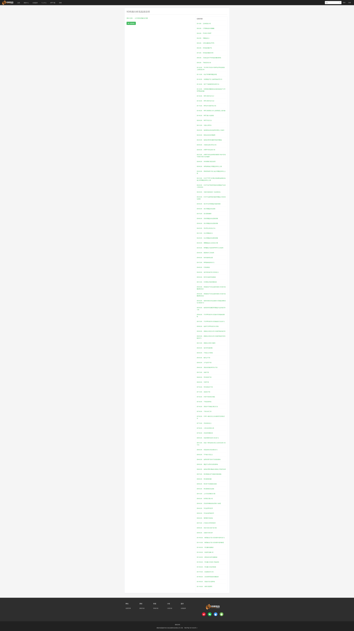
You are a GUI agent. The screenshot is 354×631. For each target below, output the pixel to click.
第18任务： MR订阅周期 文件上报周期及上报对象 (211, 110)
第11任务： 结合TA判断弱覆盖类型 (207, 74)
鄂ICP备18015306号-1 (190, 628)
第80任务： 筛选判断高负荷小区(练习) (208, 438)
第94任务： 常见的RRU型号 (205, 508)
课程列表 (142, 608)
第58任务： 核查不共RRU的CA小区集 (208, 326)
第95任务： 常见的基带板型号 (205, 513)
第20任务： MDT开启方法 (204, 120)
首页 (18, 3)
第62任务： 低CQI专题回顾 (204, 348)
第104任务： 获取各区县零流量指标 (207, 557)
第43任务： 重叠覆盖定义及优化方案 (207, 243)
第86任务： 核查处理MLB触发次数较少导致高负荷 (211, 469)
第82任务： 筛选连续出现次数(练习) (207, 450)
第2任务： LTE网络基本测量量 (205, 28)
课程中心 (26, 3)
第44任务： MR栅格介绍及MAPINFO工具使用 (210, 248)
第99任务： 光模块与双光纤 (205, 533)
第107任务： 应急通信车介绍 (205, 572)
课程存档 (177, 624)
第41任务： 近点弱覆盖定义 (205, 233)
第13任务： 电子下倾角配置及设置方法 (208, 84)
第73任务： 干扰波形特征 (204, 401)
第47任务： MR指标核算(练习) (205, 262)
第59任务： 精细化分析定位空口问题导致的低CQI (211, 331)
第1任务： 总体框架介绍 (204, 23)
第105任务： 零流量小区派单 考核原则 (208, 562)
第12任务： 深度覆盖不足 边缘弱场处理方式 (209, 79)
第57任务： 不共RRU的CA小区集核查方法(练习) (211, 321)
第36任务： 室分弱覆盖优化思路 (206, 209)
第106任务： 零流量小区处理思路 (206, 567)
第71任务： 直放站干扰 (203, 392)
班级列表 (155, 608)
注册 (349, 2)
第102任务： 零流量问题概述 (205, 547)
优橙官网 (128, 608)
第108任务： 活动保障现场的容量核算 (208, 577)
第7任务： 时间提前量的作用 (205, 53)
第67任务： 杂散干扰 (203, 372)
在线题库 (35, 3)
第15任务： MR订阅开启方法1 (205, 96)
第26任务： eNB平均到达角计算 (206, 150)
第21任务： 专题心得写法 (204, 125)
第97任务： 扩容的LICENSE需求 (206, 523)
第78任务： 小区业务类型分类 (205, 428)
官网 (60, 3)
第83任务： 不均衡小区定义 (205, 454)
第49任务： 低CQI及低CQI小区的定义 (208, 272)
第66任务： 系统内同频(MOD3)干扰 (207, 367)
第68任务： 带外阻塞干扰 (204, 377)
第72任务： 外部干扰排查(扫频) (206, 397)
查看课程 (132, 23)
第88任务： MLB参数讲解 (204, 479)
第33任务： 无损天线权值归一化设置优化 (209, 192)
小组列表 (169, 608)
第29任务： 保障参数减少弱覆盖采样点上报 (209, 166)
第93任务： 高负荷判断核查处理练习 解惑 (209, 503)
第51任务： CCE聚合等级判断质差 (207, 282)
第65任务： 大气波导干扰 (204, 362)
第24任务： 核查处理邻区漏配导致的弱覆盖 (209, 140)
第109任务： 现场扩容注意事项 (206, 581)
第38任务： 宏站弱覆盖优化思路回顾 (207, 218)
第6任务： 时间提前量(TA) (204, 48)
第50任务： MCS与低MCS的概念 (206, 277)
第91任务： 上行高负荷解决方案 (206, 493)
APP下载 (52, 3)
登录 (344, 2)
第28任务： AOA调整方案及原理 (206, 161)
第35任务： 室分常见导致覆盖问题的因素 (209, 204)
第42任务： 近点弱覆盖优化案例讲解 (207, 238)
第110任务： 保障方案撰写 (204, 586)
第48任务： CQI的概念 (203, 267)
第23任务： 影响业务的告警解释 (206, 135)
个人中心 (44, 3)
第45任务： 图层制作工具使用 (205, 253)
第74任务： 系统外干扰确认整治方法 (207, 406)
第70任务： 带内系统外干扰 (205, 387)
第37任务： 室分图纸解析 (204, 213)
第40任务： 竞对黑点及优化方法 (206, 228)
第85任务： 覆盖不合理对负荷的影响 (207, 464)
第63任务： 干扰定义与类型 (205, 353)
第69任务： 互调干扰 (203, 382)
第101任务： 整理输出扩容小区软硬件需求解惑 (210, 542)
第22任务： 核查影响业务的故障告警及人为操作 (210, 130)
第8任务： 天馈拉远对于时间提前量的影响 (209, 58)
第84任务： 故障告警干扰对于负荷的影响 (209, 459)
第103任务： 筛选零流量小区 (205, 552)
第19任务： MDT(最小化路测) (205, 115)
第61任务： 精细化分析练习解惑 (206, 343)
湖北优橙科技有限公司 (174, 628)
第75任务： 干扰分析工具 (204, 411)
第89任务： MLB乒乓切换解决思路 (207, 484)
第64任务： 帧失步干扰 (203, 358)
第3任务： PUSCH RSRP (204, 33)
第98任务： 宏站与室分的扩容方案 (207, 528)
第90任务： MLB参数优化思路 (205, 489)
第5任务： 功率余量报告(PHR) (205, 43)
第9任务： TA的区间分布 (204, 62)
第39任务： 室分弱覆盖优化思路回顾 (207, 223)
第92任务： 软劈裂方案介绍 (205, 498)
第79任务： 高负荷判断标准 (205, 433)
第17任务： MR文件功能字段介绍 (206, 106)
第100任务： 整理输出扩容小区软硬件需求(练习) (211, 537)
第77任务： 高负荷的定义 (204, 423)
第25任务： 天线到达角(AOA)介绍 (206, 145)
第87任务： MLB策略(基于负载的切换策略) (209, 474)
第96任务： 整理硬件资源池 (205, 518)
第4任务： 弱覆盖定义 (203, 38)
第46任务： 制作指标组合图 (205, 257)
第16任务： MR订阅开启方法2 (205, 101)
